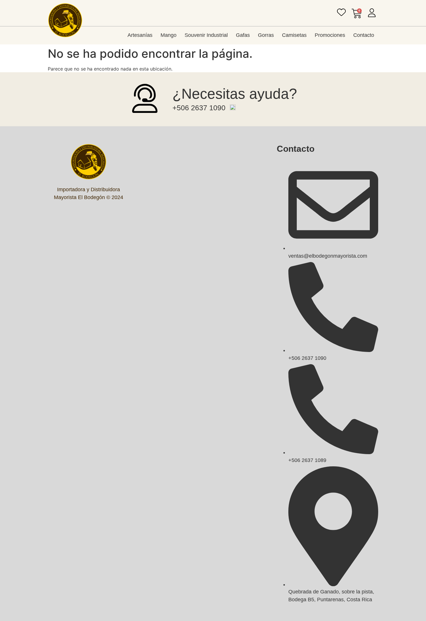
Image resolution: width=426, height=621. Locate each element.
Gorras (266, 35)
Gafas (243, 35)
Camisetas (294, 35)
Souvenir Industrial (206, 35)
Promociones (330, 35)
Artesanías (140, 35)
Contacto (363, 35)
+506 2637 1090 (198, 108)
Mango (168, 35)
